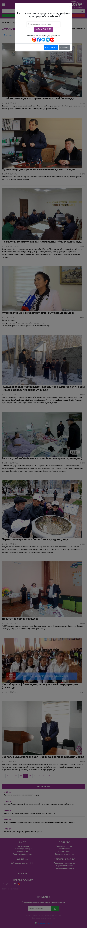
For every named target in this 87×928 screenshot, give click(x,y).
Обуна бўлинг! (43, 29)
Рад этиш (64, 47)
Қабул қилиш (51, 47)
